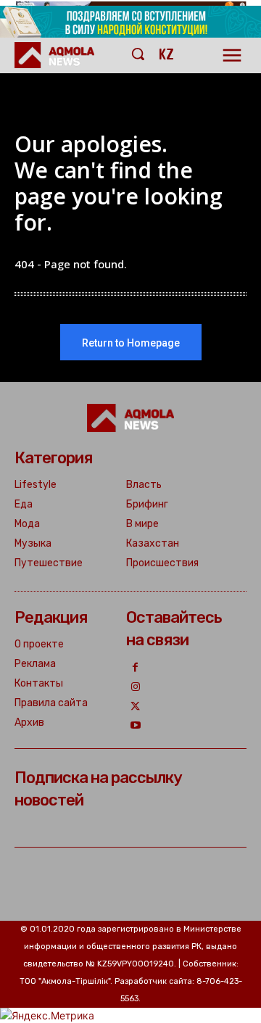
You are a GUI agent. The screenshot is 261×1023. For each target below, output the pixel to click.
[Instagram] (136, 687)
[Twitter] (136, 707)
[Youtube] (136, 726)
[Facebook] (136, 668)
